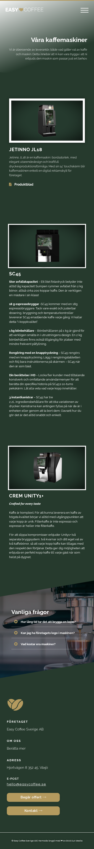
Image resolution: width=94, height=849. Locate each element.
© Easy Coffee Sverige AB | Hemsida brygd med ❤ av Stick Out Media (47, 840)
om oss (14, 741)
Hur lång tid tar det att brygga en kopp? (48, 622)
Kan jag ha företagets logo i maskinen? (48, 633)
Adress (14, 760)
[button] (84, 11)
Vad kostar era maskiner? (38, 644)
